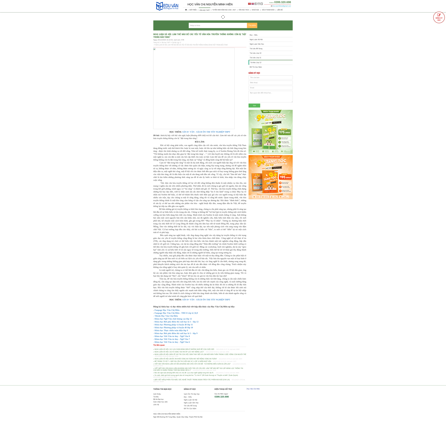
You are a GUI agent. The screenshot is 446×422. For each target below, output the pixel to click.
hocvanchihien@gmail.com (282, 6)
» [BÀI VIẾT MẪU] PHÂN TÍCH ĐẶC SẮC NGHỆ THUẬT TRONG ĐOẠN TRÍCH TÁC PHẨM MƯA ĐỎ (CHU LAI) (199, 380)
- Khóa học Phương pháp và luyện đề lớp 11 (173, 324)
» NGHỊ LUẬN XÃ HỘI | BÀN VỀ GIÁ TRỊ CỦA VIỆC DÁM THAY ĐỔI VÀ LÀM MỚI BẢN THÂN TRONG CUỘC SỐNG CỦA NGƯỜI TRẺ (199, 355)
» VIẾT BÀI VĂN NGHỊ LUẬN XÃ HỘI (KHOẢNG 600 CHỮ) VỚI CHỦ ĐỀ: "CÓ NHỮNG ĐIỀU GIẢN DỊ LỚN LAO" (199, 365)
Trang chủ (156, 42)
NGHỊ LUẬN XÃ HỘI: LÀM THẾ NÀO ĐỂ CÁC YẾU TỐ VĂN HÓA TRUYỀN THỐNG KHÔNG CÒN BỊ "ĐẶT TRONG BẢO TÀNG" (191, 45)
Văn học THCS (244, 10)
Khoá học (255, 10)
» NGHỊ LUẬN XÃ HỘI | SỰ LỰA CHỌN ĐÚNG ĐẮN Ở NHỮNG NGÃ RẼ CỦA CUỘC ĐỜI (196, 349)
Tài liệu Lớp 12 (176, 42)
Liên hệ (280, 10)
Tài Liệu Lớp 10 (255, 53)
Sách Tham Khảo (268, 10)
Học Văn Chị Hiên (253, 389)
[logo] (167, 11)
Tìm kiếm (252, 25)
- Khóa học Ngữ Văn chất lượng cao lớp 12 (172, 319)
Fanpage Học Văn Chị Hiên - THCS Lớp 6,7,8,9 (176, 313)
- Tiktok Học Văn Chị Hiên (165, 316)
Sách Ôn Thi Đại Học (192, 394)
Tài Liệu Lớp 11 (255, 58)
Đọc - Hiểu (253, 35)
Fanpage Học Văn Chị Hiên (167, 310)
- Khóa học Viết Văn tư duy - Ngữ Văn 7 (171, 339)
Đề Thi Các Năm (256, 67)
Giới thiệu (193, 10)
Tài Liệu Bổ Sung (256, 48)
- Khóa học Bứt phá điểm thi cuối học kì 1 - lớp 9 (175, 333)
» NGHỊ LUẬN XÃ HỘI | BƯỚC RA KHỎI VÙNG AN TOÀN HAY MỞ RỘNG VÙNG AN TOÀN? (197, 359)
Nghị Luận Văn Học (257, 44)
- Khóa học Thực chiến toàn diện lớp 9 (170, 330)
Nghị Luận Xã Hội (256, 39)
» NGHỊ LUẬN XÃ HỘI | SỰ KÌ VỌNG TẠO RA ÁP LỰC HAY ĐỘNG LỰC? (191, 352)
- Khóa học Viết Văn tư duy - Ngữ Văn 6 (171, 342)
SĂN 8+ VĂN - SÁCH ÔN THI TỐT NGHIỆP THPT (206, 132)
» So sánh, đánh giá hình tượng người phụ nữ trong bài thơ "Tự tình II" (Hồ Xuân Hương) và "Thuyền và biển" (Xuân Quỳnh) (196, 376)
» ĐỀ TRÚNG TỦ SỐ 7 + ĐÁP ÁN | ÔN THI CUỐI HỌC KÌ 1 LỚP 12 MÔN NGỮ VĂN (194, 361)
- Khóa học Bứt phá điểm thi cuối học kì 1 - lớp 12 (175, 322)
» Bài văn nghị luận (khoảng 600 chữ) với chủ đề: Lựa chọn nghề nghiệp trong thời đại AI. (196, 373)
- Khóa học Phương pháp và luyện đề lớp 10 (173, 327)
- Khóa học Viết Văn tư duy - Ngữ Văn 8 (171, 336)
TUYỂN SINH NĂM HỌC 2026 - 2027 (224, 10)
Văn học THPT (204, 10)
